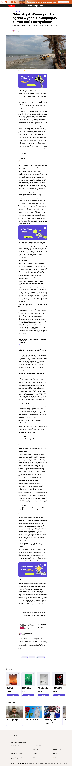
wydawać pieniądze (26, 217)
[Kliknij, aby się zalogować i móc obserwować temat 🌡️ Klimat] (27, 657)
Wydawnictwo (13, 749)
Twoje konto (55, 753)
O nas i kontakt (36, 753)
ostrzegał (38, 349)
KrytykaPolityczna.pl (15, 745)
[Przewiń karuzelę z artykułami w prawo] (64, 715)
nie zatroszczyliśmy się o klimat (29, 300)
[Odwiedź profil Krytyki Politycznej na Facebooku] (16, 763)
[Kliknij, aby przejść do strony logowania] (64, 5)
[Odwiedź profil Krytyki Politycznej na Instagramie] (18, 763)
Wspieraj (12, 5)
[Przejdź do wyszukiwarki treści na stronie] (6, 5)
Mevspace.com (55, 763)
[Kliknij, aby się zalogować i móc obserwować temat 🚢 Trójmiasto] (44, 657)
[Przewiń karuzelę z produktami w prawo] (64, 685)
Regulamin (55, 745)
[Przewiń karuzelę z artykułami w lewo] (7, 715)
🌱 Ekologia (32, 657)
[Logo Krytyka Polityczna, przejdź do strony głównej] (36, 6)
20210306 (24, 659)
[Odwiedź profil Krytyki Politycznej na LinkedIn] (25, 763)
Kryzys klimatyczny (16, 11)
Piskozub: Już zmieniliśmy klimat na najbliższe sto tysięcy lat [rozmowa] (32, 439)
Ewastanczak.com (64, 763)
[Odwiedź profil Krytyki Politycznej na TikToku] (21, 763)
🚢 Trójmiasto (40, 657)
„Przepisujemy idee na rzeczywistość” (18, 742)
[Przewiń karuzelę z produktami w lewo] (7, 685)
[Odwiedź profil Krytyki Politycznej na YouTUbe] (23, 763)
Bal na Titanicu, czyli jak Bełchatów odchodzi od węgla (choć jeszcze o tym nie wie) (31, 508)
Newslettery (35, 749)
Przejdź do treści (5, 1)
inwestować (41, 529)
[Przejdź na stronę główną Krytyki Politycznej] (19, 736)
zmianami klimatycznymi (24, 369)
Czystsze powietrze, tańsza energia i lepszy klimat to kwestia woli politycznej (32, 156)
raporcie (39, 123)
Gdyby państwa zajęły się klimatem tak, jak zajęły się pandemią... (32, 340)
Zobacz (13, 695)
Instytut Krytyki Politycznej (16, 753)
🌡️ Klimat (24, 657)
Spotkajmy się (36, 757)
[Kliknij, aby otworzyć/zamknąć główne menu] (2, 6)
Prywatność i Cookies (57, 749)
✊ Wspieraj (55, 757)
